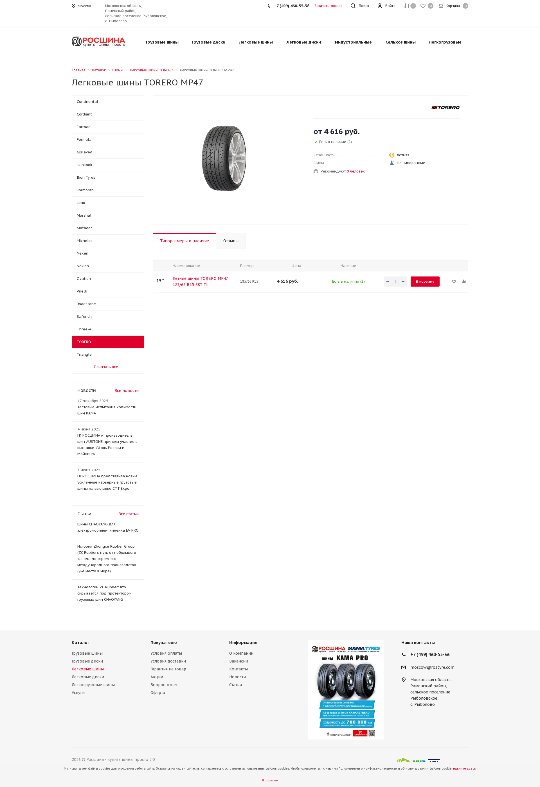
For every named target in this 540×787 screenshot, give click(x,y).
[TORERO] (445, 107)
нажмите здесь (464, 768)
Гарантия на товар (168, 669)
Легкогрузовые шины (93, 684)
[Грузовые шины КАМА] (346, 690)
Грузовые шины (87, 653)
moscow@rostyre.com (432, 667)
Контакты (238, 669)
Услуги (78, 692)
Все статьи (128, 513)
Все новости (126, 390)
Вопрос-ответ (163, 684)
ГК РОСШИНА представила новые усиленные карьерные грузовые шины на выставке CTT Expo (107, 482)
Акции (156, 676)
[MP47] (225, 159)
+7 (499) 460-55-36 (291, 5)
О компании (241, 653)
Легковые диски (88, 676)
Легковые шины (88, 669)
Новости (237, 676)
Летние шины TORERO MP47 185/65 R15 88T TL (200, 281)
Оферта (157, 692)
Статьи (235, 684)
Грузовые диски (87, 661)
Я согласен (270, 780)
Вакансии (238, 661)
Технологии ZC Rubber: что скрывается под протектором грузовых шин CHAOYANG (104, 593)
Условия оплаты (166, 653)
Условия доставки (168, 661)
